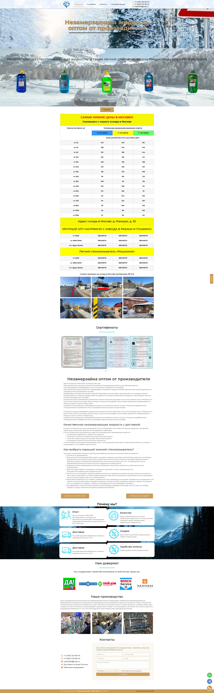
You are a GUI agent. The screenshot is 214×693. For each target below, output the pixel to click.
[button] (2, 82)
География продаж (118, 4)
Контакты (103, 4)
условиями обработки (113, 671)
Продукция (78, 4)
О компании (91, 4)
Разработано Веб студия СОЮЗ (145, 691)
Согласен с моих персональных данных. (120, 671)
